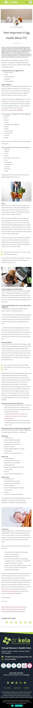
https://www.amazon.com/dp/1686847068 (12, 110)
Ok (12, 705)
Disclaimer (26, 688)
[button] (27, 2)
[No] (31, 703)
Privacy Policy (7, 688)
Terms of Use (17, 688)
